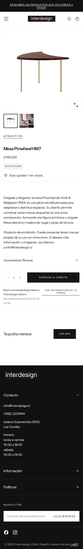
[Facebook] (6, 532)
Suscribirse (65, 516)
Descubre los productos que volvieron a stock (41, 6)
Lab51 (74, 544)
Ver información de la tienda (61, 292)
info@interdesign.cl (19, 247)
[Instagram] (15, 532)
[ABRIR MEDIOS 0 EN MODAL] (76, 105)
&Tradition (13, 136)
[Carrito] (77, 19)
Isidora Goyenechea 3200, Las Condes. (22, 424)
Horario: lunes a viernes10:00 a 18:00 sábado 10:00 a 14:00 (14, 445)
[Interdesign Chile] (21, 375)
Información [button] (13, 471)
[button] (6, 18)
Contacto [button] (11, 395)
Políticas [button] (10, 487)
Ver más (64, 333)
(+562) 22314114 (14, 414)
